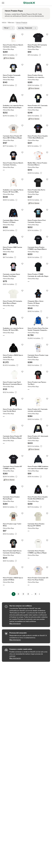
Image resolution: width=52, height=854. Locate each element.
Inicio (4, 22)
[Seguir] (22, 34)
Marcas (11, 22)
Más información (28, 623)
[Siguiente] (39, 594)
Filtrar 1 (7, 27)
